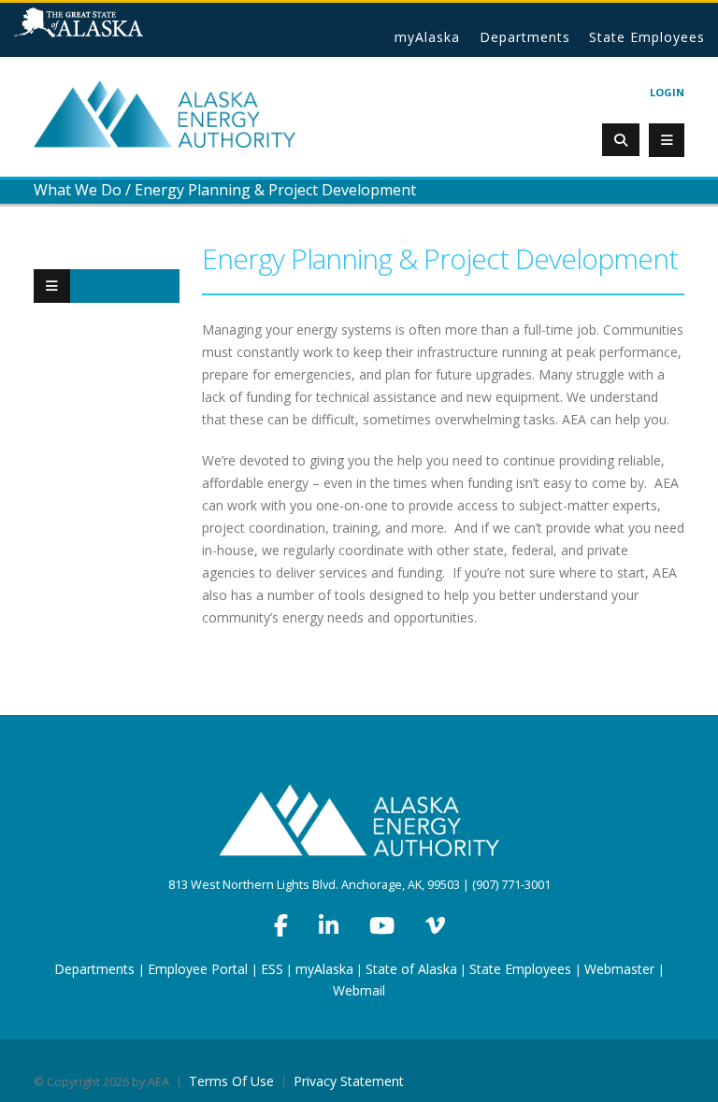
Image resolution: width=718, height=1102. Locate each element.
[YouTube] (382, 925)
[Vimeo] (435, 925)
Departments (525, 37)
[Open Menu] (666, 140)
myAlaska (427, 37)
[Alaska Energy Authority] (164, 113)
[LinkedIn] (328, 925)
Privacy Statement (349, 1081)
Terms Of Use (231, 1081)
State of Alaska (102, 29)
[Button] (52, 286)
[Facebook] (281, 925)
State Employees (647, 37)
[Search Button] (620, 139)
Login (667, 92)
